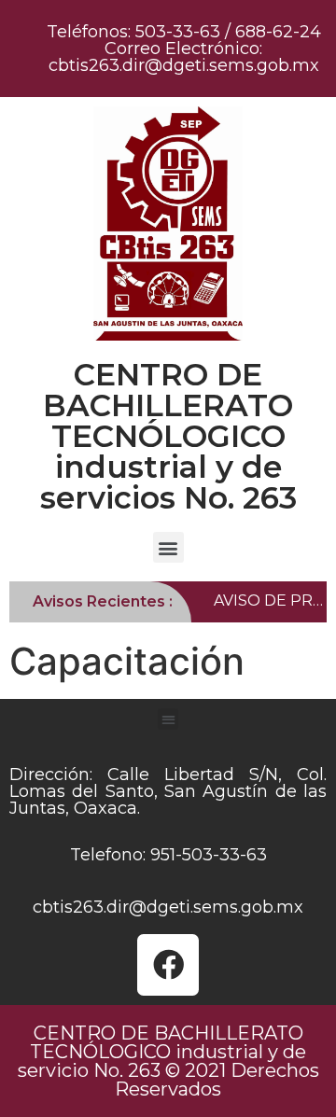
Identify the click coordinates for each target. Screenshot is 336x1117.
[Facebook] (168, 965)
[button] (168, 547)
